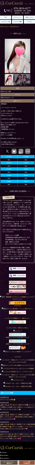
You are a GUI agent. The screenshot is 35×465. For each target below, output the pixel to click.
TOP (5, 17)
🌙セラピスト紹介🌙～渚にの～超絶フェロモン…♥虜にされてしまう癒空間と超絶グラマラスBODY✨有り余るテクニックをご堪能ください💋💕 (17, 436)
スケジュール (17, 17)
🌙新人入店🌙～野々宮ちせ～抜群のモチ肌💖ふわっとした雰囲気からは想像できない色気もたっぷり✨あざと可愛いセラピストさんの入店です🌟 (17, 407)
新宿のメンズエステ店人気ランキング (17, 337)
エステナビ (17, 305)
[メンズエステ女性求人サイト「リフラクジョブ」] (17, 371)
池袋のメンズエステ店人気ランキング (17, 344)
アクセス (29, 21)
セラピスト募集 (17, 21)
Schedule (4, 452)
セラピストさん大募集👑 (7, 399)
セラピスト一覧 (5, 21)
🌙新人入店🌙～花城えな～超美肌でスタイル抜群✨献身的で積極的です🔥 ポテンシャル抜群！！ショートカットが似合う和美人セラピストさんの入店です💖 (17, 426)
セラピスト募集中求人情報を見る (27, 462)
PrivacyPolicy (5, 458)
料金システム (29, 17)
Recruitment (5, 455)
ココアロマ (17, 357)
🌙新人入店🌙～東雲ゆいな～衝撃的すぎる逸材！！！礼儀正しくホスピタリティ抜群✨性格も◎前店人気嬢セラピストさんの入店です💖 (17, 417)
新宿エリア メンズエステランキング (17, 294)
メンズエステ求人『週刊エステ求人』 (17, 328)
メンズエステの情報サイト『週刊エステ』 (17, 318)
